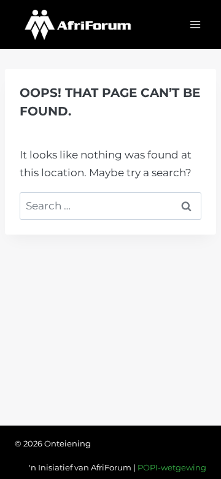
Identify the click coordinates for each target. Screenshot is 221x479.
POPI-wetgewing (172, 467)
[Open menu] (195, 24)
